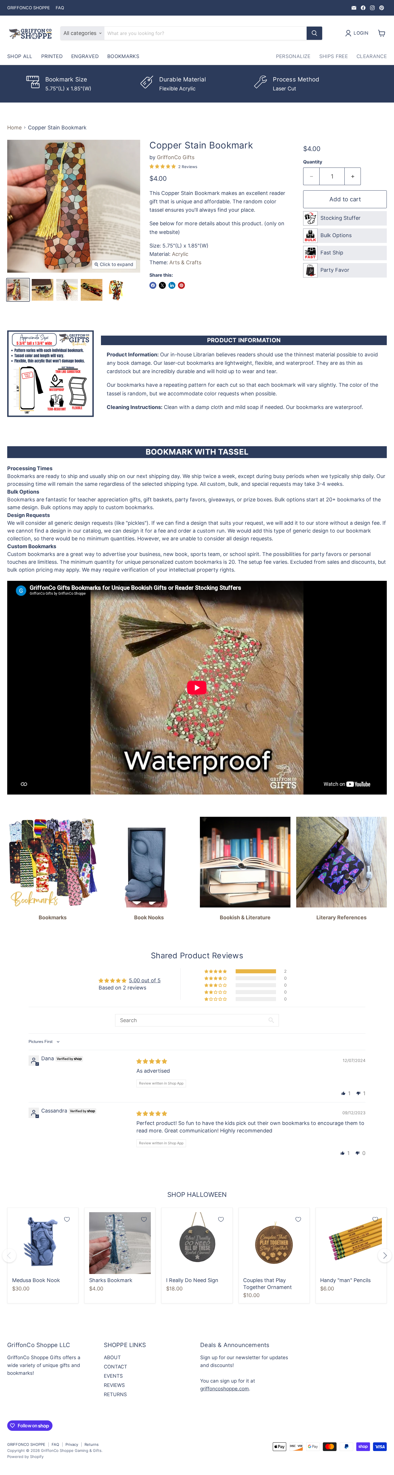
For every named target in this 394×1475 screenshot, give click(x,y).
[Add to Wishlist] (67, 1219)
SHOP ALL (20, 56)
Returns (92, 1444)
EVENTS (113, 1376)
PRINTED (52, 56)
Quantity (312, 162)
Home (14, 128)
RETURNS (115, 1394)
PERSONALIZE (293, 56)
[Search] (314, 33)
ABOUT (112, 1357)
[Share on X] (162, 285)
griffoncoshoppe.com (224, 1389)
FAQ (60, 7)
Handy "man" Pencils (345, 1280)
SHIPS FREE (333, 56)
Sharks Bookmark (110, 1280)
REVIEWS (114, 1385)
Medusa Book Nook (36, 1280)
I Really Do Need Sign (192, 1280)
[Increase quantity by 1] (353, 176)
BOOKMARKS (123, 56)
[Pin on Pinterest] (181, 285)
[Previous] (9, 1255)
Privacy (71, 1444)
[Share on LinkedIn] (171, 285)
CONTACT (115, 1367)
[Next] (385, 1255)
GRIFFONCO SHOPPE (28, 7)
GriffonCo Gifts (175, 157)
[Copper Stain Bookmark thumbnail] (18, 289)
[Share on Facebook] (152, 285)
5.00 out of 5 (145, 980)
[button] (216, 971)
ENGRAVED (85, 56)
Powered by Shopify (25, 1456)
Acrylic (180, 254)
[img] (151, 1061)
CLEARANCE (372, 56)
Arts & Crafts (185, 262)
